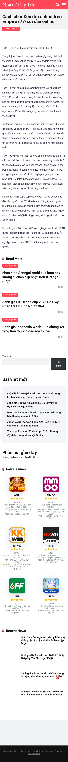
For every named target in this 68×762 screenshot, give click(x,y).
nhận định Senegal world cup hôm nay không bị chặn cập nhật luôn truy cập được (31, 277)
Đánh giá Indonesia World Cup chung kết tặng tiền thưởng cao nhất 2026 (33, 329)
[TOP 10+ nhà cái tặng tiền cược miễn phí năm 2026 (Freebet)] (18, 4)
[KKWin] (17, 542)
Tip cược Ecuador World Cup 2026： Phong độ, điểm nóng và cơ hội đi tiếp (32, 433)
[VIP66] (51, 592)
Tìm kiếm (7, 356)
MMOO (51, 495)
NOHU (17, 495)
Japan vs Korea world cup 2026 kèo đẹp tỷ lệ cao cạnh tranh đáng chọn (33, 424)
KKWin (17, 546)
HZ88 (51, 546)
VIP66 (51, 596)
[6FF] (17, 592)
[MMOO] (51, 491)
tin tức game (11, 29)
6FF (17, 596)
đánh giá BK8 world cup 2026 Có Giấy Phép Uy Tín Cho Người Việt (30, 304)
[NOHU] (17, 491)
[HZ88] (51, 542)
